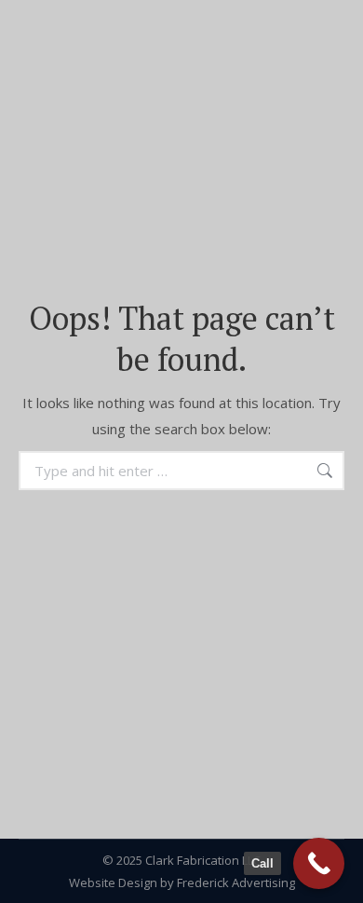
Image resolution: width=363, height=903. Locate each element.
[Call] (318, 863)
